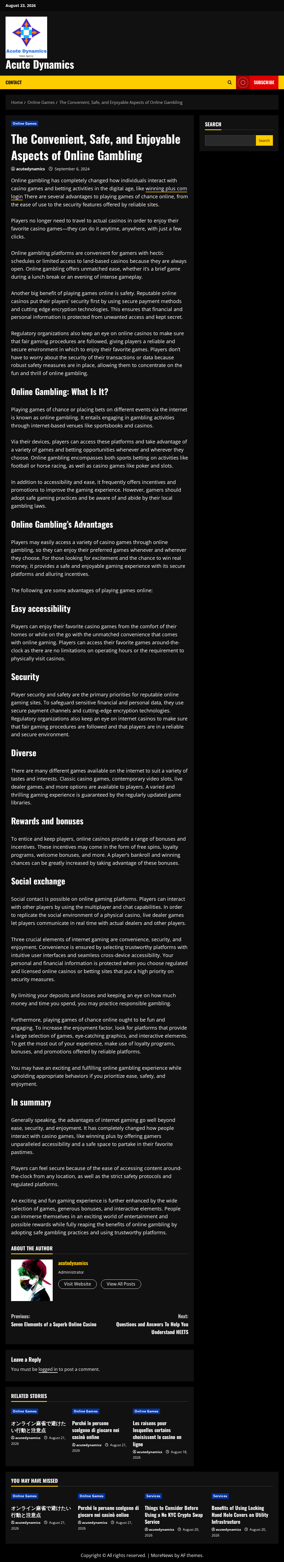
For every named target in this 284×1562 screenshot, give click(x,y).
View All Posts (121, 1284)
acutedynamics (30, 168)
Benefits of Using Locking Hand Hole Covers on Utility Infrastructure (240, 1514)
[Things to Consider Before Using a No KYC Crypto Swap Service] (175, 1496)
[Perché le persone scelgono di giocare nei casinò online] (108, 1496)
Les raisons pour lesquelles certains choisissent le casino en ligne (157, 1433)
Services (153, 1496)
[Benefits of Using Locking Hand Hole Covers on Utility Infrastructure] (242, 1496)
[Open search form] (230, 82)
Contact (14, 82)
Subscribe (264, 82)
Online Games (25, 123)
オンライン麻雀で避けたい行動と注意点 (38, 1426)
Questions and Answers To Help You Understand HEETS (152, 1324)
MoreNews (162, 1555)
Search (213, 124)
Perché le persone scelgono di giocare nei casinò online (95, 1429)
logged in (48, 1369)
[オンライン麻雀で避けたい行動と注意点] (41, 1496)
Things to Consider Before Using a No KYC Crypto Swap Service (174, 1514)
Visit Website (77, 1284)
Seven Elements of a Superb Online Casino (54, 1320)
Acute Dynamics (40, 64)
